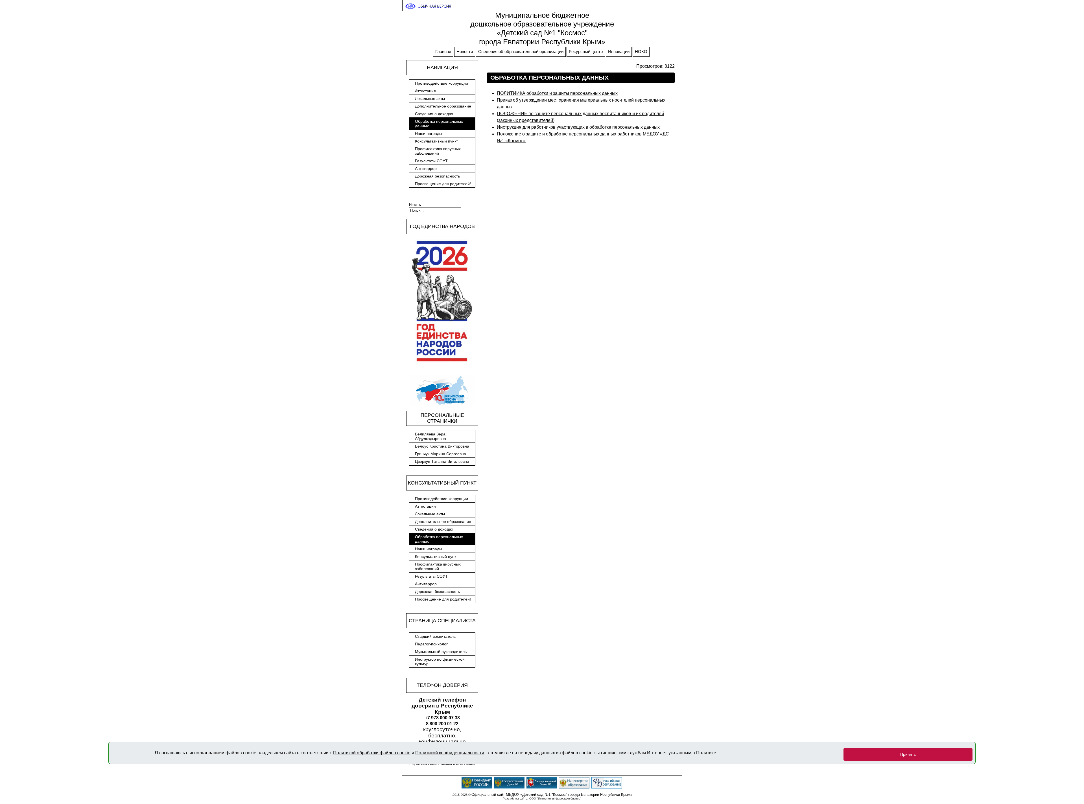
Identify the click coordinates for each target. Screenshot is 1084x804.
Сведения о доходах (434, 113)
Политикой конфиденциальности (449, 752)
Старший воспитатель (435, 636)
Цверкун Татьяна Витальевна (442, 461)
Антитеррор (426, 168)
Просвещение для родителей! (443, 183)
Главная (443, 51)
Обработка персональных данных (439, 123)
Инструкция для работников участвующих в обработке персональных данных (578, 127)
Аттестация (425, 91)
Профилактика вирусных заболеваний (438, 150)
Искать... (416, 205)
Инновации (619, 51)
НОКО (641, 51)
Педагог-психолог (431, 644)
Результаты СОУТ (431, 161)
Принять (908, 754)
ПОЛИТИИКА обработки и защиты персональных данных (557, 93)
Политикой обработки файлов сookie (371, 752)
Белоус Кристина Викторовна (442, 446)
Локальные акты (430, 98)
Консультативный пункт (436, 141)
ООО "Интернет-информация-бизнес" (555, 798)
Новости (464, 51)
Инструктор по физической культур (440, 661)
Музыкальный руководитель (441, 651)
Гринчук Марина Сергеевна (440, 454)
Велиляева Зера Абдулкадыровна (430, 436)
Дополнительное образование (443, 106)
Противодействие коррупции (441, 83)
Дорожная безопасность (437, 176)
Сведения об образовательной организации (520, 51)
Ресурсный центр (586, 51)
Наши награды (428, 133)
